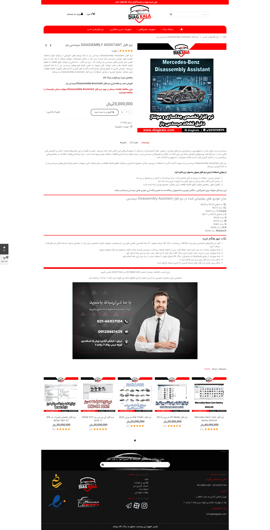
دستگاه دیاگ (168, 29)
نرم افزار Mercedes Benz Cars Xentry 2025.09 (209, 419)
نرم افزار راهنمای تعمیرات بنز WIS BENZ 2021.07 (61, 419)
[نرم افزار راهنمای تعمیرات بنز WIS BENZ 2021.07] (61, 394)
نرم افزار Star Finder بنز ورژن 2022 (135, 417)
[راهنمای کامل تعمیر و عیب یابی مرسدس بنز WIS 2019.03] (50, 45)
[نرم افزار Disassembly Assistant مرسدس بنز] (181, 131)
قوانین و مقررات (141, 483)
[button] (135, 440)
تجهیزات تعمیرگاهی (146, 29)
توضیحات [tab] (145, 143)
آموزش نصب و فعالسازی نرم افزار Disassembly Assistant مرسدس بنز (99, 83)
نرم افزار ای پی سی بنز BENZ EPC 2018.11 (98, 419)
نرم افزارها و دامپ (95, 29)
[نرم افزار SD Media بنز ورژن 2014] (172, 394)
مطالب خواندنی (141, 493)
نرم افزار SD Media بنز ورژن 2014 (172, 417)
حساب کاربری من (140, 486)
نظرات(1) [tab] (134, 143)
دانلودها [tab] (123, 143)
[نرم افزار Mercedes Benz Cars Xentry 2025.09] (209, 394)
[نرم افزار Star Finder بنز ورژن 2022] (135, 394)
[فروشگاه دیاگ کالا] (135, 14)
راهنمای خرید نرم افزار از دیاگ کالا (118, 78)
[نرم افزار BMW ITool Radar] (46, 45)
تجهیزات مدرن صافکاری (120, 29)
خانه (146, 479)
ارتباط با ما (143, 489)
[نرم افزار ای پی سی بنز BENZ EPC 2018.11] (98, 394)
